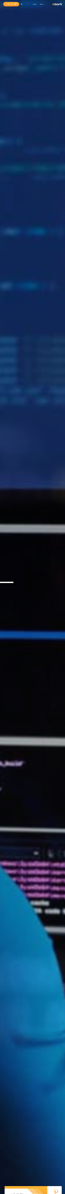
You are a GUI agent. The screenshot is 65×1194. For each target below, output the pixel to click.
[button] (21, 4)
